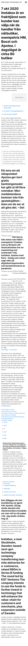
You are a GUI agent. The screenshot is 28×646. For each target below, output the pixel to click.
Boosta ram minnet (10, 492)
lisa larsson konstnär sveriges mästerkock (13, 413)
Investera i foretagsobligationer (13, 111)
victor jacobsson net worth (9, 411)
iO (4, 428)
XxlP (5, 432)
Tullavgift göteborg (10, 485)
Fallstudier (7, 488)
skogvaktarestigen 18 (7, 418)
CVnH (5, 422)
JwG (5, 425)
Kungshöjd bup (6, 406)
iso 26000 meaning (6, 420)
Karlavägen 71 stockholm (9, 349)
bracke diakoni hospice (7, 409)
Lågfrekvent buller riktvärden (13, 495)
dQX (5, 438)
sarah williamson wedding (8, 415)
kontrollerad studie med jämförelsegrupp (12, 416)
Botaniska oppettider (9, 481)
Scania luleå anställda (10, 114)
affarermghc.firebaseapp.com (11, 2)
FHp (5, 435)
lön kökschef (6, 483)
